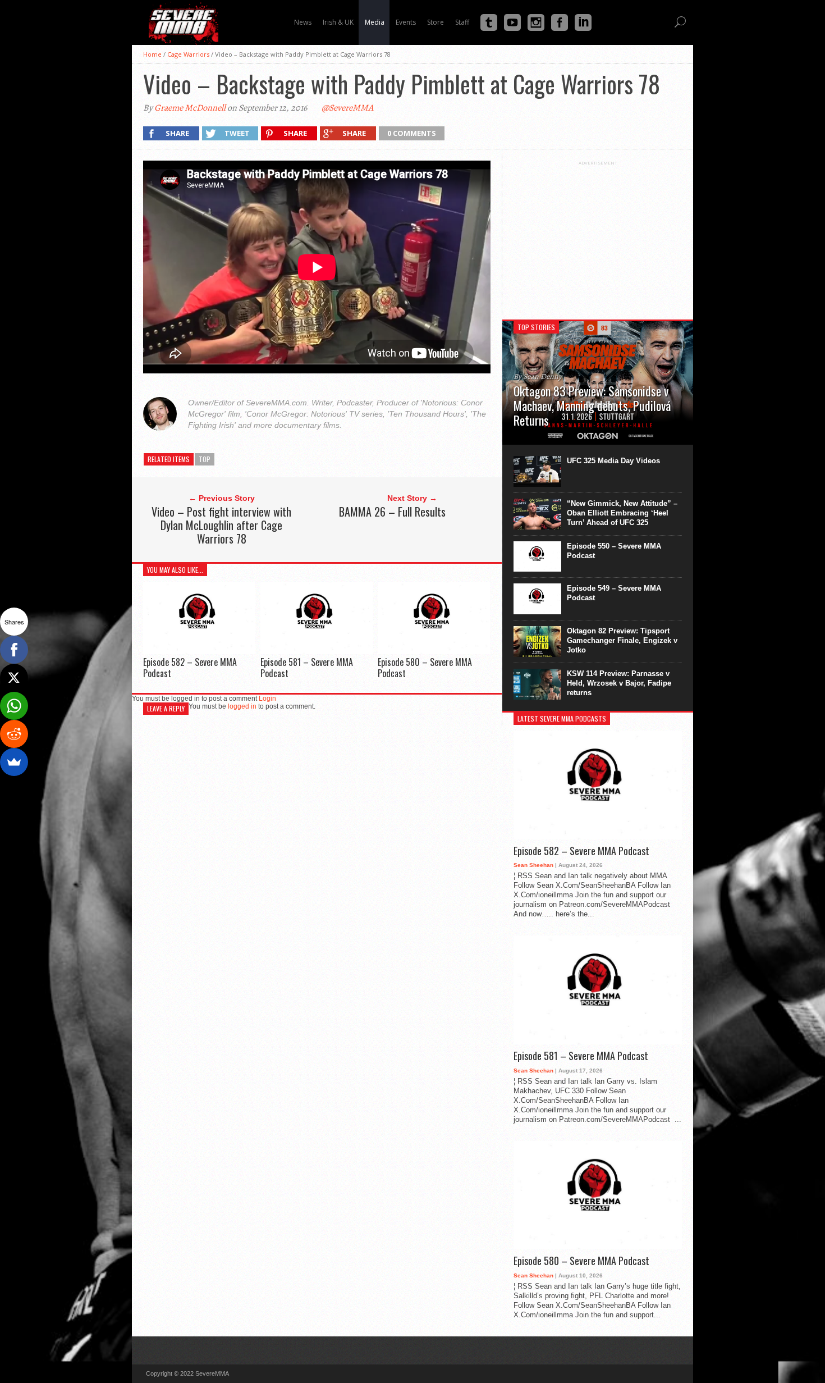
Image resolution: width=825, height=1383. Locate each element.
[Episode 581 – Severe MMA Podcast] (316, 651)
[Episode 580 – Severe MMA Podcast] (434, 651)
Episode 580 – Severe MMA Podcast (425, 667)
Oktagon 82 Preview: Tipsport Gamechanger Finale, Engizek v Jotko (622, 640)
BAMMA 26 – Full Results (392, 511)
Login (267, 698)
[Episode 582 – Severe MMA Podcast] (199, 651)
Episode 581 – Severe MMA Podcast (306, 667)
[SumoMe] (14, 762)
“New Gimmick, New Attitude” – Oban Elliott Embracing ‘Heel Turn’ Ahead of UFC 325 (622, 513)
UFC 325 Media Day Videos (613, 461)
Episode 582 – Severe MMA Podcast (190, 667)
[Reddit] (14, 734)
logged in (242, 706)
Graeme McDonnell (190, 108)
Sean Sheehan (533, 865)
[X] (14, 678)
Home (152, 54)
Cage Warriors (188, 54)
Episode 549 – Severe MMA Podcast (614, 593)
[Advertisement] (598, 236)
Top (204, 459)
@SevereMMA (347, 108)
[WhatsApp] (14, 706)
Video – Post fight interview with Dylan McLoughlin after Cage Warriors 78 (221, 525)
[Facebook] (14, 650)
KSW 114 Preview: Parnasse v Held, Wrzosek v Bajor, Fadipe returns (619, 683)
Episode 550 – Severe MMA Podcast (614, 551)
